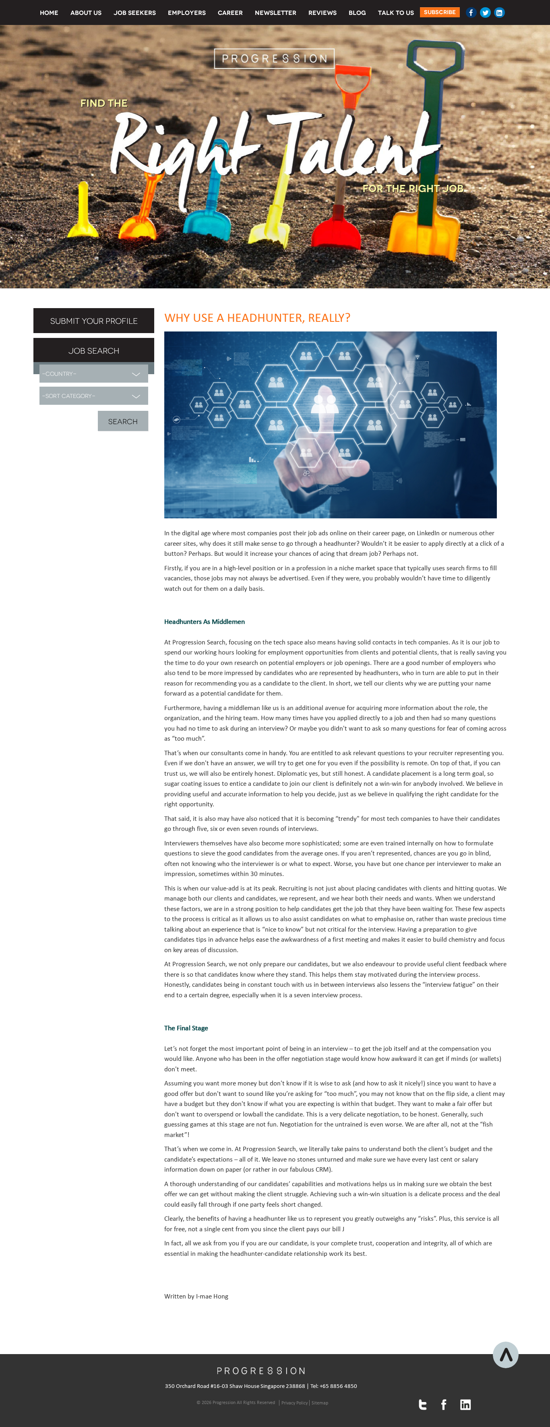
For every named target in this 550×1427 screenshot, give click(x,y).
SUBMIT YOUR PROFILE (94, 320)
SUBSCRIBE (440, 12)
